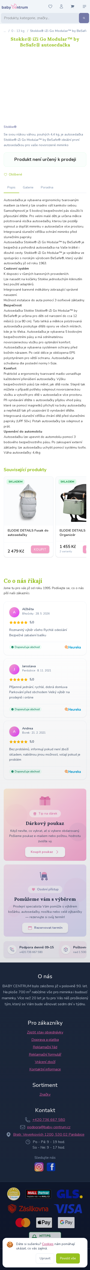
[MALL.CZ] (38, 1194)
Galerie (28, 187)
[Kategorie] (84, 6)
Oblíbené (15, 174)
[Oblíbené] (50, 6)
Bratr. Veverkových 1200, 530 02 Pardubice (48, 1134)
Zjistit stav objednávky (45, 1032)
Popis (11, 187)
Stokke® (10, 127)
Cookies (48, 1244)
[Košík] (72, 6)
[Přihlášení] (61, 6)
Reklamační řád (45, 1047)
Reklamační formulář (45, 1054)
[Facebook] (51, 1167)
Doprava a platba (45, 1039)
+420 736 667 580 (48, 1119)
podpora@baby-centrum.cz (48, 1127)
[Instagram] (39, 1167)
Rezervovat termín (48, 928)
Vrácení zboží (45, 1061)
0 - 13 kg (17, 31)
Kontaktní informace (45, 1069)
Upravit (45, 1258)
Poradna (47, 187)
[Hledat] (84, 18)
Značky (45, 1094)
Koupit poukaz (42, 852)
